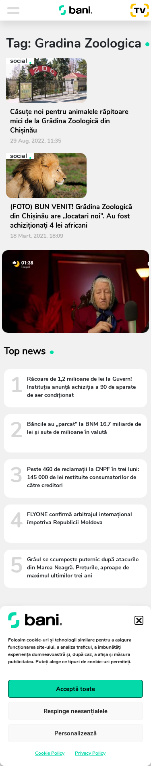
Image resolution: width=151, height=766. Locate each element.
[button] (139, 620)
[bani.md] (76, 10)
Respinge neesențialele (75, 711)
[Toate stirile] (24, 10)
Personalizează (75, 733)
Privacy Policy (90, 753)
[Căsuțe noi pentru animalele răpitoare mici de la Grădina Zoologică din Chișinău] (72, 80)
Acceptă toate (75, 689)
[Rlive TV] (136, 10)
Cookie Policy (49, 753)
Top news (25, 351)
